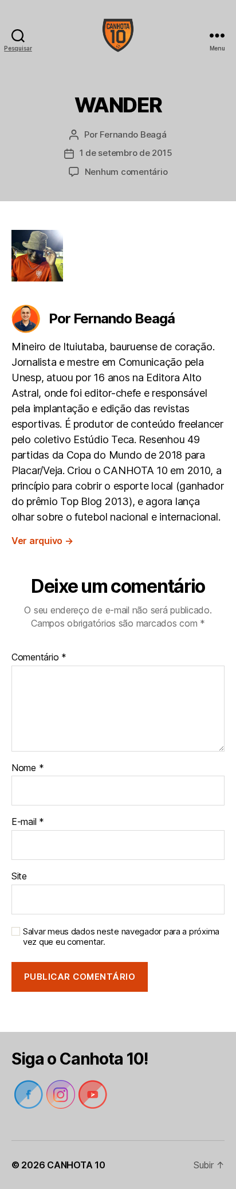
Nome (27, 768)
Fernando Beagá (133, 134)
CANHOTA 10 (76, 1165)
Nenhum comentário (126, 171)
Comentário (38, 657)
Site (19, 876)
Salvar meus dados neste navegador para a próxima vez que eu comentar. (121, 937)
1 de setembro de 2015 (126, 152)
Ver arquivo (42, 540)
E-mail (27, 822)
